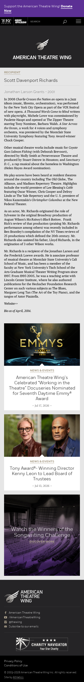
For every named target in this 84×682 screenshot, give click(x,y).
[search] (64, 21)
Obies (20, 21)
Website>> (11, 303)
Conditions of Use (16, 665)
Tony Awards (6, 21)
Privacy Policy (13, 661)
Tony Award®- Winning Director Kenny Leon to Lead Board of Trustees (42, 473)
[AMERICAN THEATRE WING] (42, 49)
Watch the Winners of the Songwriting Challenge (42, 535)
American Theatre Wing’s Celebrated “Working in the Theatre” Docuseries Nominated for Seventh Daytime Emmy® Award (42, 388)
